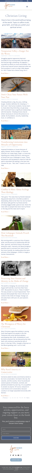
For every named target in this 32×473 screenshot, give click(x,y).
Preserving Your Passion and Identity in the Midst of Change (14, 279)
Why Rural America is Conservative (10, 370)
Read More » (5, 73)
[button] (27, 6)
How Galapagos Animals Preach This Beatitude (15, 234)
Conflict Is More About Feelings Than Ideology (15, 190)
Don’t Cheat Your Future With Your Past (14, 95)
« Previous (5, 398)
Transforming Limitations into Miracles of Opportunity (14, 143)
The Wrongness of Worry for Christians (13, 325)
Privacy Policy (26, 467)
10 (24, 398)
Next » (28, 398)
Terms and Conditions (8, 469)
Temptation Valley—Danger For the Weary (15, 52)
